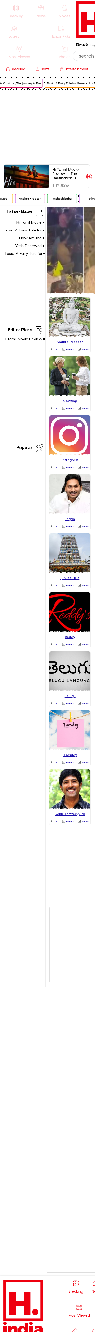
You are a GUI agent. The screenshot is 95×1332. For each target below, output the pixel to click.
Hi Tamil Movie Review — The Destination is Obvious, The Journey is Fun (65, 174)
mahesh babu (60, 198)
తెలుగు (82, 46)
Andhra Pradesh (28, 198)
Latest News (19, 213)
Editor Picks (20, 331)
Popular (24, 448)
